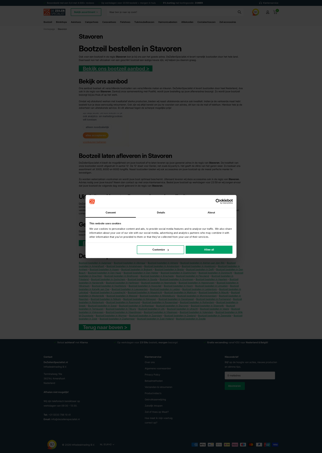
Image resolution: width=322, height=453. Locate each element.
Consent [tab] (111, 212)
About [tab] (211, 212)
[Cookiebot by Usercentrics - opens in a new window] (218, 201)
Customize (158, 249)
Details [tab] (161, 212)
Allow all (209, 249)
